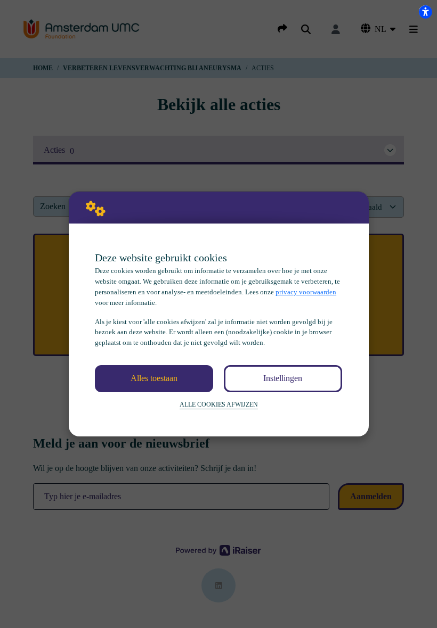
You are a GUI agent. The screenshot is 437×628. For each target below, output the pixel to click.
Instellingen (282, 378)
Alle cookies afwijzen (219, 404)
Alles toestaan (154, 378)
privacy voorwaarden (306, 292)
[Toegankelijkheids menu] (425, 11)
